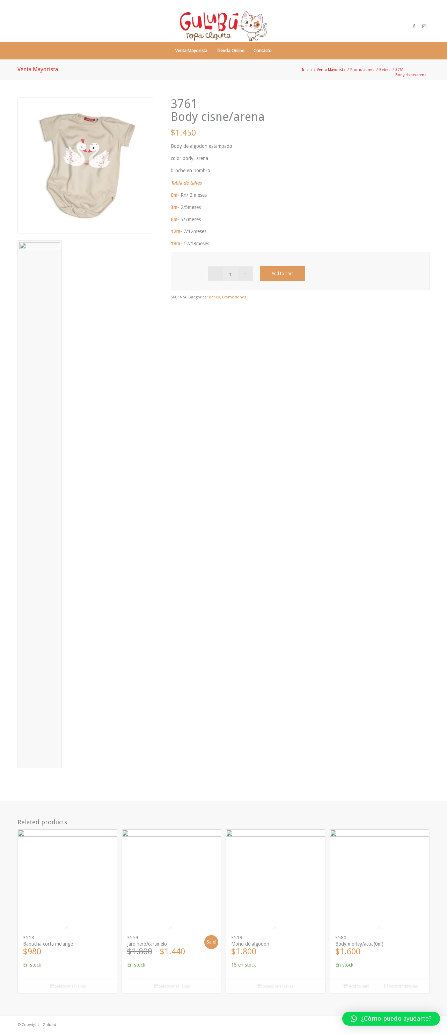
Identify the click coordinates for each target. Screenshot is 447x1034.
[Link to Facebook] (414, 26)
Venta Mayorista (37, 69)
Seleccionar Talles (70, 986)
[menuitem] (191, 50)
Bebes (214, 297)
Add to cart (282, 273)
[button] (391, 1019)
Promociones (234, 297)
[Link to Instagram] (424, 26)
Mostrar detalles (403, 986)
